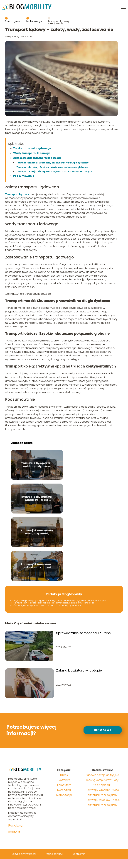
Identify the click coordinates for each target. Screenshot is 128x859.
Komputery (64, 785)
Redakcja (15, 825)
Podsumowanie (23, 176)
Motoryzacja (34, 21)
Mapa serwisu (54, 854)
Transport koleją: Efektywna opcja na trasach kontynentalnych (54, 171)
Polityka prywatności (23, 854)
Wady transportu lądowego (31, 153)
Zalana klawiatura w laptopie (79, 670)
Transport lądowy (17, 194)
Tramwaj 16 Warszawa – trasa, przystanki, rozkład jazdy (37, 532)
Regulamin (79, 854)
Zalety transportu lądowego (32, 148)
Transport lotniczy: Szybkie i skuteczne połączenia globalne (52, 167)
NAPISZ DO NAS (102, 730)
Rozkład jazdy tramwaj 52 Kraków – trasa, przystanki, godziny (36, 498)
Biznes (64, 775)
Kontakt (14, 832)
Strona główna (14, 21)
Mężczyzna (64, 790)
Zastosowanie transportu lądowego (37, 158)
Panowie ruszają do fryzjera (102, 775)
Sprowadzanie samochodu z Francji (84, 633)
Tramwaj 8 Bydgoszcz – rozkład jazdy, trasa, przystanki (37, 465)
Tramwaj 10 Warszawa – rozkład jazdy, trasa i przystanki (37, 566)
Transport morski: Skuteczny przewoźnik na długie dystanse (52, 162)
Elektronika (64, 780)
